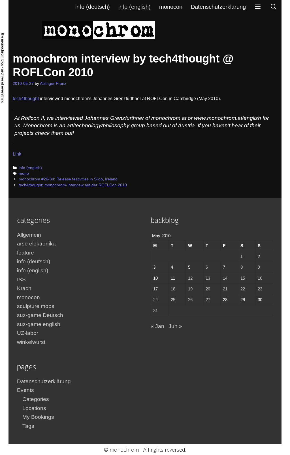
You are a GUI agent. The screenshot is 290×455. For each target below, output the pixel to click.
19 (190, 288)
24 (155, 299)
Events (25, 390)
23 (260, 288)
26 (190, 299)
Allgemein (29, 235)
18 (173, 288)
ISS (21, 280)
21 (225, 288)
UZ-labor (27, 333)
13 (208, 278)
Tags (28, 426)
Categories (35, 399)
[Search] (274, 7)
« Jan (157, 326)
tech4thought (26, 98)
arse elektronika (36, 244)
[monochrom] (98, 29)
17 (155, 288)
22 (242, 288)
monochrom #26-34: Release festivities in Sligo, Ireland (68, 179)
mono (24, 173)
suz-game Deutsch (40, 315)
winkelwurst (31, 342)
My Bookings (38, 417)
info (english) (134, 7)
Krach (24, 288)
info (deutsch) (92, 7)
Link (17, 154)
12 (190, 278)
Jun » (175, 326)
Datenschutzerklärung (218, 7)
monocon (170, 7)
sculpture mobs (35, 306)
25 (173, 299)
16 (260, 278)
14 (225, 278)
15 (242, 278)
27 (208, 299)
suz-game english (38, 324)
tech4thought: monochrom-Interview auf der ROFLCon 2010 (73, 185)
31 (155, 310)
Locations (34, 408)
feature (25, 253)
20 (208, 288)
